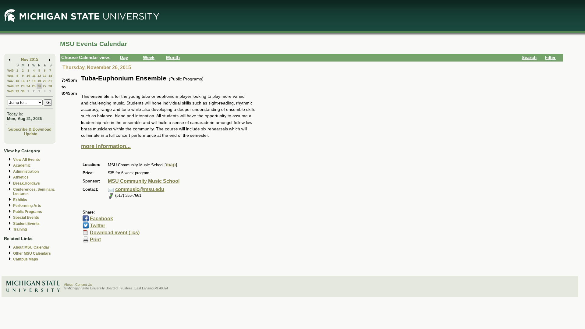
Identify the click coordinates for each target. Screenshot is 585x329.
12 (39, 75)
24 (28, 86)
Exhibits (20, 200)
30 (23, 91)
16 (23, 81)
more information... (106, 146)
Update (30, 134)
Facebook (101, 218)
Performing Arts (27, 205)
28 (50, 86)
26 (39, 86)
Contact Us (83, 284)
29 (17, 91)
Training (20, 229)
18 (34, 81)
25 (34, 86)
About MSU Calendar (31, 247)
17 (28, 81)
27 (45, 86)
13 (45, 75)
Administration (26, 171)
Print (95, 239)
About (68, 284)
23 (23, 86)
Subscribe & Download (29, 129)
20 (45, 81)
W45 (10, 70)
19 (39, 81)
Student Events (26, 223)
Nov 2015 (29, 59)
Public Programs (27, 212)
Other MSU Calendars (32, 253)
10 (28, 75)
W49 (10, 91)
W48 (10, 86)
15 (17, 81)
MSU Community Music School (143, 181)
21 (50, 81)
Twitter (97, 225)
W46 (10, 75)
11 (34, 75)
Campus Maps (25, 259)
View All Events (26, 159)
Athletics (21, 177)
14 (50, 75)
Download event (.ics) (115, 232)
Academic (22, 165)
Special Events (26, 217)
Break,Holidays (26, 183)
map (171, 164)
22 (17, 86)
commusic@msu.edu (139, 189)
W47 (10, 81)
